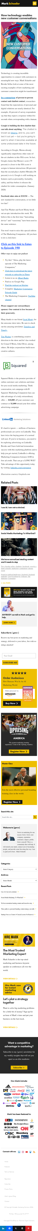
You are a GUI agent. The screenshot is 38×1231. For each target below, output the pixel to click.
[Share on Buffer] (22, 1228)
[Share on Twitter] (16, 1228)
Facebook (25, 574)
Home (6, 1162)
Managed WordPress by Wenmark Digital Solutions (19, 1221)
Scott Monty (28, 319)
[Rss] (34, 1152)
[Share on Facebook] (9, 1228)
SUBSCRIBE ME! (10, 662)
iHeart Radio (23, 278)
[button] (35, 3)
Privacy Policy (9, 1189)
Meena (14, 133)
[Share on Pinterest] (28, 1228)
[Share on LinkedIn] (3, 1228)
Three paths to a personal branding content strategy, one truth (18, 909)
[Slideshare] (30, 1152)
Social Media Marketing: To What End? (12, 897)
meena (30, 568)
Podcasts (24, 576)
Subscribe (7, 1184)
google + (33, 566)
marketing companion (19, 568)
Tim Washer (6, 336)
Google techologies (14, 576)
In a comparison (8, 97)
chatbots (19, 566)
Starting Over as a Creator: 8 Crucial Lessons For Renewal (17, 914)
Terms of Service (9, 1172)
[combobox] (17, 817)
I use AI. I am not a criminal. (9, 892)
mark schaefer (6, 568)
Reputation (8, 1179)
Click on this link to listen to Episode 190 (16, 246)
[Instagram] (23, 1152)
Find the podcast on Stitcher (16, 285)
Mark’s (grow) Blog (10, 1196)
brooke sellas (10, 566)
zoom (3, 570)
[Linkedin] (19, 1152)
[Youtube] (27, 1152)
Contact (7, 1201)
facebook (25, 566)
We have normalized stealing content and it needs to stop (16, 903)
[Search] (35, 817)
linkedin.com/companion (20, 467)
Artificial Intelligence (14, 574)
